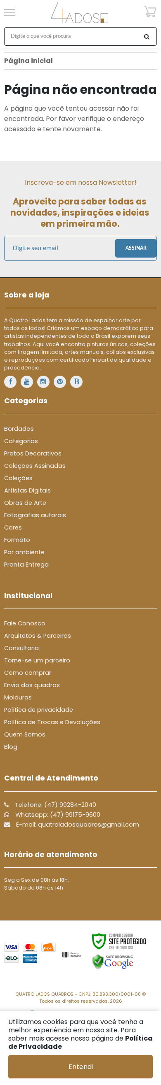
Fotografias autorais (35, 515)
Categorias (21, 441)
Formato (17, 540)
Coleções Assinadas (35, 466)
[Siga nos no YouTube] (27, 382)
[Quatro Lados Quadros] (79, 12)
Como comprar (27, 673)
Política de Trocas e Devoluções (52, 722)
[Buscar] (146, 36)
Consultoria (21, 648)
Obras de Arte (25, 503)
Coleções (18, 478)
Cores (13, 527)
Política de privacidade (38, 710)
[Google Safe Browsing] (112, 962)
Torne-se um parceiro (37, 660)
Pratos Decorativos (33, 453)
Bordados (19, 429)
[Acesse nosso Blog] (76, 382)
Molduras (18, 697)
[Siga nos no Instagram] (43, 382)
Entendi (81, 1066)
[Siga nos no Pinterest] (60, 382)
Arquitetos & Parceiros (37, 636)
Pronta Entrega (26, 564)
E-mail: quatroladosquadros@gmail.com (76, 824)
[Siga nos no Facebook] (10, 382)
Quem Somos (24, 734)
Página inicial (28, 60)
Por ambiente (24, 552)
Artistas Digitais (27, 490)
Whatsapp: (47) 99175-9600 (57, 815)
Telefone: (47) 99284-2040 (54, 805)
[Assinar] (135, 248)
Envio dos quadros (32, 685)
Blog (10, 747)
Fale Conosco (24, 623)
